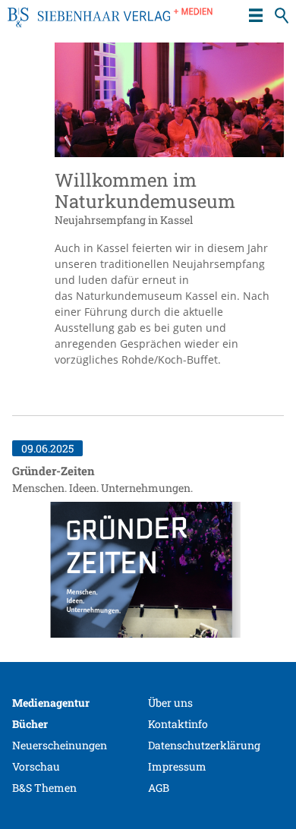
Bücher (30, 724)
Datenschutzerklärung (204, 745)
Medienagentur (51, 702)
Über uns (170, 702)
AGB (158, 787)
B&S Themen (44, 787)
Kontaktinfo (178, 724)
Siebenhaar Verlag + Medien (110, 23)
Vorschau (36, 766)
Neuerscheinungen (59, 745)
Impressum (177, 766)
